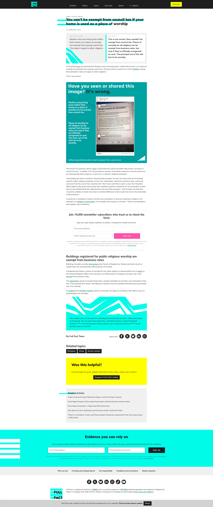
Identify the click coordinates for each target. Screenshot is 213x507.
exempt (69, 277)
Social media (94, 351)
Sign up (127, 236)
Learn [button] (96, 6)
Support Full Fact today (106, 377)
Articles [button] (73, 6)
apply (140, 271)
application (74, 281)
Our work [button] (108, 6)
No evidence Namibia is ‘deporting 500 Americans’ (89, 406)
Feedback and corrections (127, 471)
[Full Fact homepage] (34, 4)
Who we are (63, 471)
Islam (81, 351)
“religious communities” (85, 202)
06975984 (123, 490)
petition (136, 69)
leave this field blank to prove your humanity (9, 432)
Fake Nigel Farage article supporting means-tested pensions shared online (99, 402)
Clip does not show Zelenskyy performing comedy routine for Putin (95, 411)
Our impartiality (105, 471)
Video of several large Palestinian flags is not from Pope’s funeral (94, 397)
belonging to (94, 264)
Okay (147, 503)
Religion (72, 351)
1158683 (94, 490)
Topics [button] (85, 6)
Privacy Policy (132, 245)
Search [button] (135, 6)
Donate (176, 4)
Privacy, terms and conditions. (143, 492)
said (94, 169)
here (79, 324)
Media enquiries (149, 471)
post (78, 66)
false (133, 324)
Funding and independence (83, 471)
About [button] (121, 6)
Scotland (71, 291)
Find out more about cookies (131, 503)
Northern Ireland (86, 291)
